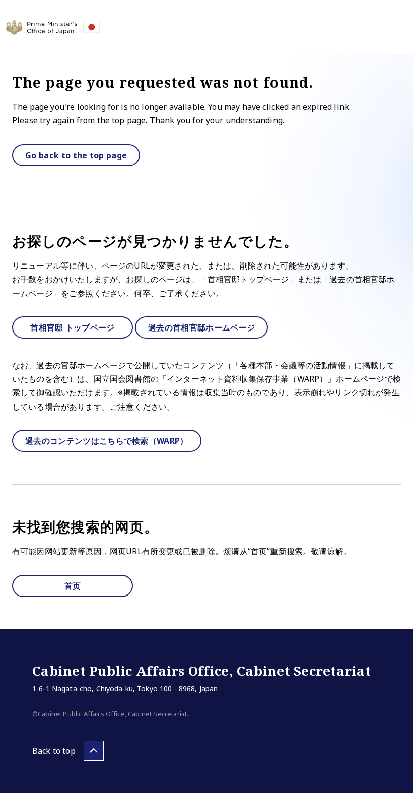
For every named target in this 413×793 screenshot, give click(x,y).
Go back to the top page (76, 155)
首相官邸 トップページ (72, 327)
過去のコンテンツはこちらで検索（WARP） (106, 440)
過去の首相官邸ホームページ (201, 327)
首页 (72, 585)
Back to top (54, 750)
